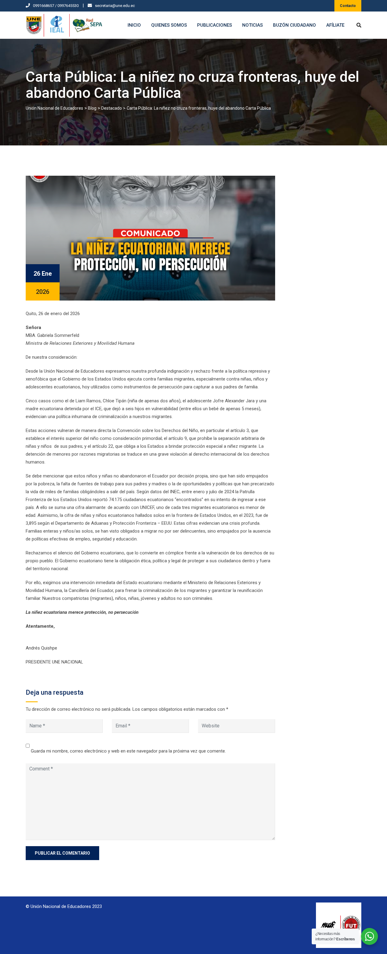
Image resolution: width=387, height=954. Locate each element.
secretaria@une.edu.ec (115, 5)
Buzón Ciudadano (294, 25)
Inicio (134, 25)
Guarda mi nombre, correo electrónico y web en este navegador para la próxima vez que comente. (128, 751)
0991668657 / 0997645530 (56, 5)
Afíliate (335, 25)
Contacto (348, 6)
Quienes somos (169, 25)
